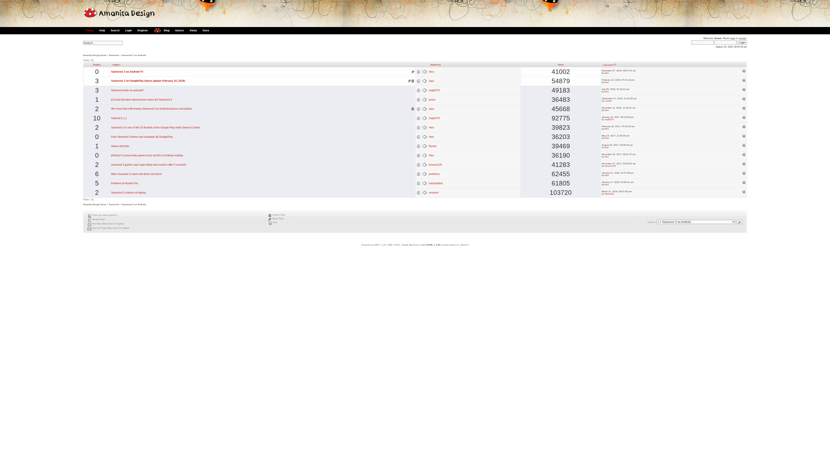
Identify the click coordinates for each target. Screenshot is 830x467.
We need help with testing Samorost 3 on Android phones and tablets (151, 108)
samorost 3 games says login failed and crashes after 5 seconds (148, 164)
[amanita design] (156, 30)
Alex (431, 71)
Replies (97, 64)
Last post (608, 65)
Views (561, 64)
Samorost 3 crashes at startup (128, 192)
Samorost (114, 55)
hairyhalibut (436, 183)
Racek (432, 146)
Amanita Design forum (94, 55)
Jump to (651, 222)
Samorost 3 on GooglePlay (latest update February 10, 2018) (148, 80)
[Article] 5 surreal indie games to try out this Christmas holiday (147, 155)
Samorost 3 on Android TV (127, 71)
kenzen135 (435, 164)
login (732, 38)
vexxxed (434, 192)
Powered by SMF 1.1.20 (374, 245)
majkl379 (434, 90)
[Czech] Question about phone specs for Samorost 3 (141, 99)
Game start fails (120, 146)
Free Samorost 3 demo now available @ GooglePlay (142, 136)
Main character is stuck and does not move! (136, 174)
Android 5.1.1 (119, 118)
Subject (116, 64)
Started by (435, 64)
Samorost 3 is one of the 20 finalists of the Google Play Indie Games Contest (155, 127)
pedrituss (434, 174)
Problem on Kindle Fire (124, 183)
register (742, 38)
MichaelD (609, 194)
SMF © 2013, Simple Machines (403, 245)
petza (432, 99)
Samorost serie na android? (127, 90)
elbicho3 (464, 245)
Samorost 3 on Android (134, 55)
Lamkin (608, 101)
